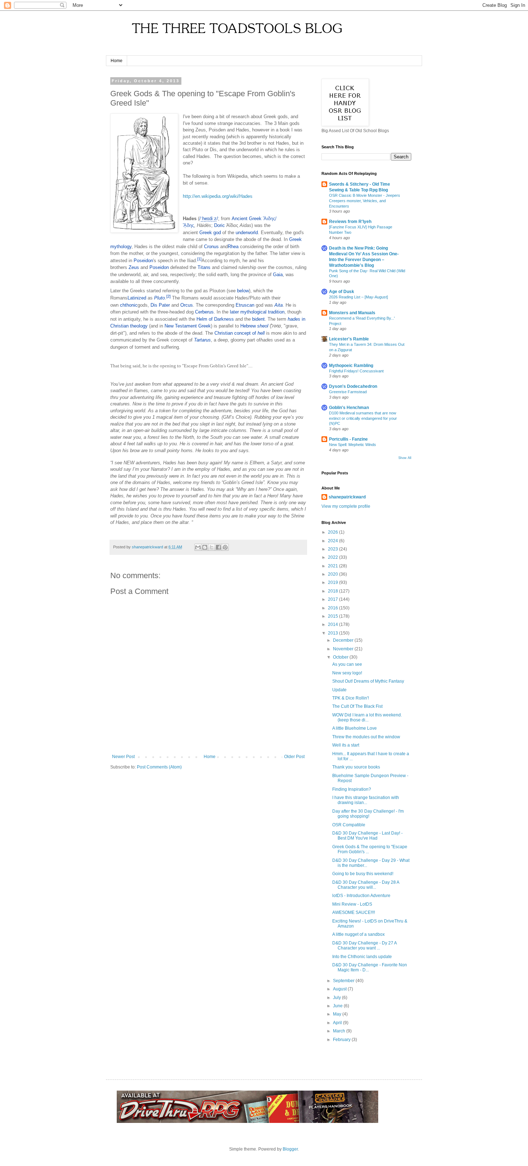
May (337, 1014)
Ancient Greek (246, 218)
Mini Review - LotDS (352, 904)
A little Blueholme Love (354, 728)
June (338, 1005)
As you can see (347, 664)
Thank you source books (356, 767)
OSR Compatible (348, 824)
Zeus (134, 267)
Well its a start (345, 745)
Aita (278, 305)
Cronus (211, 246)
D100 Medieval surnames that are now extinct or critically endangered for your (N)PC (363, 418)
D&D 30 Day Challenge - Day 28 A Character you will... (365, 885)
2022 (333, 557)
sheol (262, 326)
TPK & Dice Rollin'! (350, 698)
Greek (205, 232)
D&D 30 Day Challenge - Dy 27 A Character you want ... (364, 945)
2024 (333, 540)
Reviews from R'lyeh (350, 221)
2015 (333, 616)
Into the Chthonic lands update (362, 956)
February (342, 1039)
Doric (219, 225)
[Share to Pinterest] (225, 547)
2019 (333, 582)
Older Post (294, 756)
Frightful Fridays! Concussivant (356, 371)
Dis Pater (160, 305)
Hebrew (248, 326)
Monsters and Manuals (352, 312)
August (340, 988)
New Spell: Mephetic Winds (352, 444)
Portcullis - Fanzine (348, 439)
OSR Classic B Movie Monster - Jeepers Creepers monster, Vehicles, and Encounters (364, 200)
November (344, 648)
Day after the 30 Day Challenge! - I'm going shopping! (368, 814)
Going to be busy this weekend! (362, 873)
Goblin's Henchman (349, 407)
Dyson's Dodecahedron (353, 386)
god (217, 232)
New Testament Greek (188, 326)
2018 (333, 591)
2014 (333, 624)
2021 (333, 565)
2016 (333, 607)
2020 (333, 574)
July (337, 997)
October (341, 657)
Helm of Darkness (215, 319)
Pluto (159, 298)
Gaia (278, 274)
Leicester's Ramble (349, 339)
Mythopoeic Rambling (351, 365)
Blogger (290, 1149)
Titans (204, 267)
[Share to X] (211, 547)
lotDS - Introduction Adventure (361, 895)
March (339, 1030)
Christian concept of (239, 333)
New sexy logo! (347, 672)
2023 (333, 549)
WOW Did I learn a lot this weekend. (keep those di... (367, 717)
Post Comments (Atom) (159, 767)
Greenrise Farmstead (348, 392)
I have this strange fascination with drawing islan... (365, 800)
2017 (333, 599)
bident (258, 319)
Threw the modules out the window (366, 736)
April (338, 1022)
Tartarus (202, 340)
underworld (247, 232)
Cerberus (204, 312)
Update (339, 689)
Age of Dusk (341, 291)
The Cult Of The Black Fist (357, 706)
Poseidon (143, 260)
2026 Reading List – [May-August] (358, 297)
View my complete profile (345, 506)
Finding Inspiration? (351, 789)
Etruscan (245, 305)
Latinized (137, 298)
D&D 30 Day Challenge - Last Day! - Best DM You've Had (367, 836)
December (344, 640)
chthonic (129, 305)
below (243, 290)
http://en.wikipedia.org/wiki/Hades (218, 196)
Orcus (186, 305)
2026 (333, 532)
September (344, 980)
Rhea (233, 246)
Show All (404, 458)
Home (116, 60)
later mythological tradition (257, 312)
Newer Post (123, 756)
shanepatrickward (347, 497)
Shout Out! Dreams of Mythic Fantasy (368, 681)
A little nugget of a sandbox (358, 934)
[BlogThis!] (204, 547)
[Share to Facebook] (218, 547)
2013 (333, 633)
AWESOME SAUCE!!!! (353, 912)
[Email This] (198, 547)
